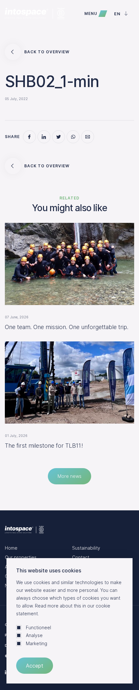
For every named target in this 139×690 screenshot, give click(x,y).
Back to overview (47, 51)
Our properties (21, 557)
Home (11, 548)
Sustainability (86, 548)
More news (69, 476)
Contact (80, 557)
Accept (34, 665)
